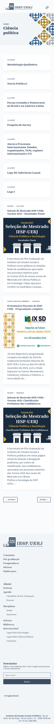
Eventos (10, 600)
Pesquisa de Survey (19, 125)
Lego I (11, 191)
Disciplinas (9, 606)
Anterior (11, 500)
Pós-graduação (11, 559)
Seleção (10, 206)
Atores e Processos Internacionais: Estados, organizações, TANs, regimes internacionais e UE (25, 148)
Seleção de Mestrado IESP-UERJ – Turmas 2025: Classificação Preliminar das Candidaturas (26, 400)
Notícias (7, 588)
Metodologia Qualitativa (22, 64)
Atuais (9, 610)
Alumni (7, 584)
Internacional (10, 628)
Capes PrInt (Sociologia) (18, 633)
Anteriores (11, 614)
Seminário (25, 301)
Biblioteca (8, 624)
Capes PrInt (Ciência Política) (20, 637)
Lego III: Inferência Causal (23, 172)
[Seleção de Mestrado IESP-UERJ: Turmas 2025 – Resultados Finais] (27, 235)
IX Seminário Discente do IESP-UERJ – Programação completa (25, 307)
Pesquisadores (11, 563)
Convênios (11, 641)
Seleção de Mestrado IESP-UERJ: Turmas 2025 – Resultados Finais (26, 212)
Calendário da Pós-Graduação (20, 596)
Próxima (43, 500)
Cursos (10, 301)
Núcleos (7, 567)
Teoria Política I (17, 83)
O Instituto (9, 555)
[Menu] (47, 7)
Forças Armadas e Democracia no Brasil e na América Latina (26, 104)
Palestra (17, 301)
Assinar (27, 681)
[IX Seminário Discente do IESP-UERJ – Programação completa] (27, 330)
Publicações (9, 571)
